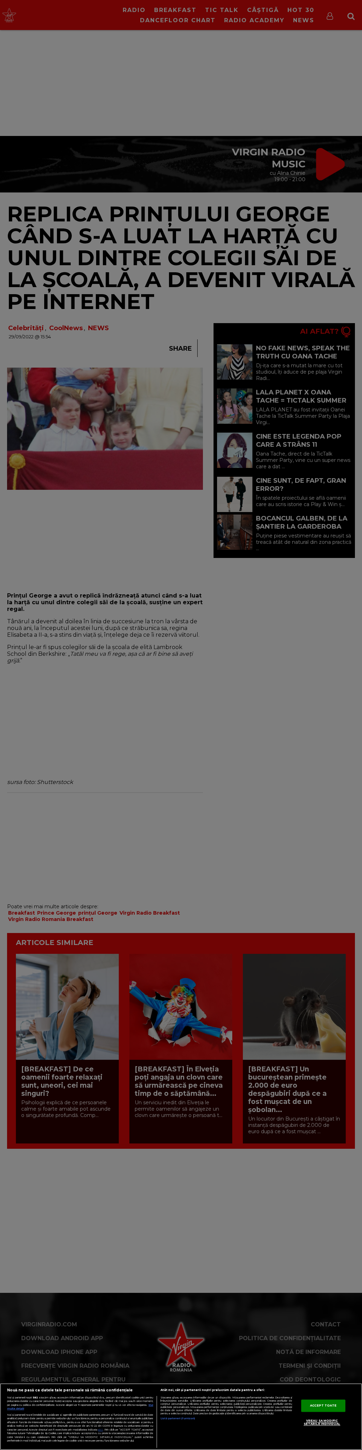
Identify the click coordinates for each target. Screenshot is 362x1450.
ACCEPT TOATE (323, 1405)
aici (100, 1429)
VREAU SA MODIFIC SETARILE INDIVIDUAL (322, 1422)
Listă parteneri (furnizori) (177, 1418)
